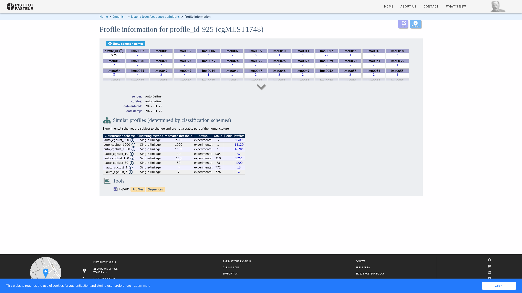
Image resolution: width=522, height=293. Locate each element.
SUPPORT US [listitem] (230, 273)
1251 (239, 158)
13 (239, 167)
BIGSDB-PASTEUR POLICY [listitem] (370, 273)
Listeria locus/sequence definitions (155, 16)
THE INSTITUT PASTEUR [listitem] (237, 261)
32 (239, 172)
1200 (239, 163)
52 (239, 154)
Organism (119, 16)
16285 (239, 149)
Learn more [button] (142, 285)
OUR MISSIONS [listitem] (231, 267)
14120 (239, 144)
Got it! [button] (499, 285)
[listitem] (101, 271)
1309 (239, 140)
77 (326, 55)
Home (104, 16)
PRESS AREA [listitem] (363, 267)
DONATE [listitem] (360, 261)
